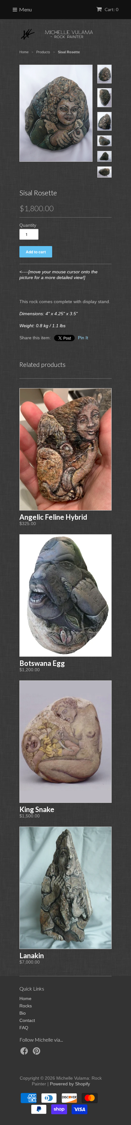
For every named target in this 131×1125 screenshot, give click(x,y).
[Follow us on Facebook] (25, 1052)
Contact (27, 1020)
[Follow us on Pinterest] (37, 1052)
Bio (22, 1013)
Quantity (27, 225)
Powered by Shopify (70, 1083)
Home (25, 998)
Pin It (83, 337)
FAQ (23, 1027)
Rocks (25, 1005)
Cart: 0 (111, 9)
